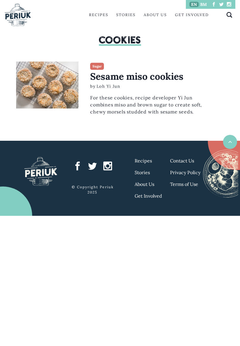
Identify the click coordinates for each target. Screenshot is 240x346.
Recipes (98, 14)
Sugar (97, 66)
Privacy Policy (185, 172)
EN (194, 4)
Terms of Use (184, 184)
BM (203, 4)
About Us (155, 14)
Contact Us (182, 161)
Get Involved (192, 14)
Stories (125, 14)
